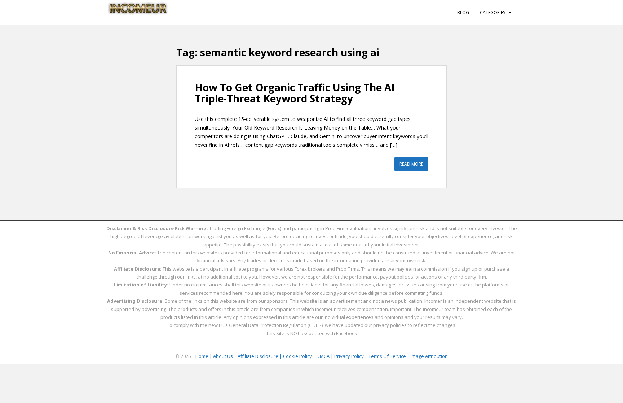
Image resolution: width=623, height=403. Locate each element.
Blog (463, 12)
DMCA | (325, 356)
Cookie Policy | (300, 356)
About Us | (225, 356)
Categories (492, 12)
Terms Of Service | (389, 356)
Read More (411, 164)
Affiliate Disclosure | (260, 356)
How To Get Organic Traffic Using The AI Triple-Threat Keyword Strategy (295, 92)
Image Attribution (429, 356)
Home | (204, 356)
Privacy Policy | (351, 356)
